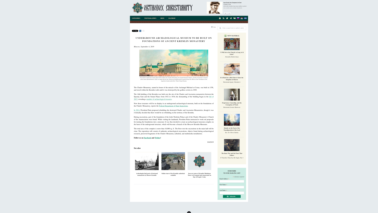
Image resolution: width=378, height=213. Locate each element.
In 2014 (136, 110)
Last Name (223, 190)
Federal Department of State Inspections (173, 106)
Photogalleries (150, 18)
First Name (223, 184)
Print (214, 27)
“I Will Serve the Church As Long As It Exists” (232, 53)
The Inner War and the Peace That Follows (231, 154)
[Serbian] (241, 18)
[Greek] (245, 18)
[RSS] (223, 18)
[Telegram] (230, 18)
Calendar (171, 18)
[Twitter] (227, 18)
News (162, 18)
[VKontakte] (234, 18)
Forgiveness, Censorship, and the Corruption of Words (232, 104)
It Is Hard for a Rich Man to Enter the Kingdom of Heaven (231, 79)
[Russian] (238, 18)
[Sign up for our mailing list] (219, 18)
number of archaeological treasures (159, 99)
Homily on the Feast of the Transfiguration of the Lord (232, 129)
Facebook (147, 137)
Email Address (224, 179)
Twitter (157, 137)
